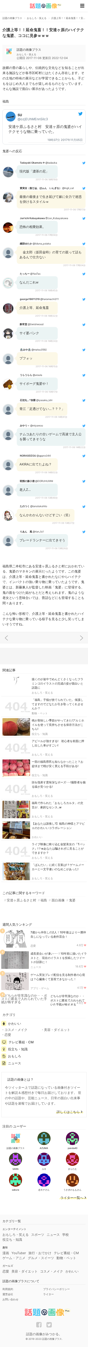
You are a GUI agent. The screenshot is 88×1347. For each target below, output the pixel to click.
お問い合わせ (10, 1299)
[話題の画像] (43, 6)
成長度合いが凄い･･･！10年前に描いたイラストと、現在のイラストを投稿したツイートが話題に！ (58, 958)
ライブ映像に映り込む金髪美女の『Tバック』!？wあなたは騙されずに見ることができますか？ (58, 848)
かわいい (37, 837)
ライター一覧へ (71, 1198)
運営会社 (7, 1294)
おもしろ (14, 1056)
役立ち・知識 (40, 733)
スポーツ (37, 1234)
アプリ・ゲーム (39, 988)
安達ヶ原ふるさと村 (21, 900)
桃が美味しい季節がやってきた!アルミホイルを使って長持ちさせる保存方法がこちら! (58, 725)
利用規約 (7, 1289)
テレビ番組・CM (21, 1042)
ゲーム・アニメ (13, 1258)
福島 (44, 900)
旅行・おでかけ (39, 1253)
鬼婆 (72, 900)
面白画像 (58, 900)
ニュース (35, 967)
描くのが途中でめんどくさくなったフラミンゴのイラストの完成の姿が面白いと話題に (57, 683)
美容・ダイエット (57, 1030)
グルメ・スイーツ (41, 1258)
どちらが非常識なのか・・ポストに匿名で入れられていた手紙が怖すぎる (67, 1000)
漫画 (5, 1253)
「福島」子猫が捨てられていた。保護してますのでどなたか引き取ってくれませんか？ (57, 704)
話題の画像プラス (29, 50)
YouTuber (18, 1253)
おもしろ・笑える (42, 692)
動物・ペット (40, 713)
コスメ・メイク (16, 1030)
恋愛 (33, 945)
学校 (65, 1234)
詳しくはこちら (68, 1112)
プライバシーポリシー (56, 1289)
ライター (48, 1294)
